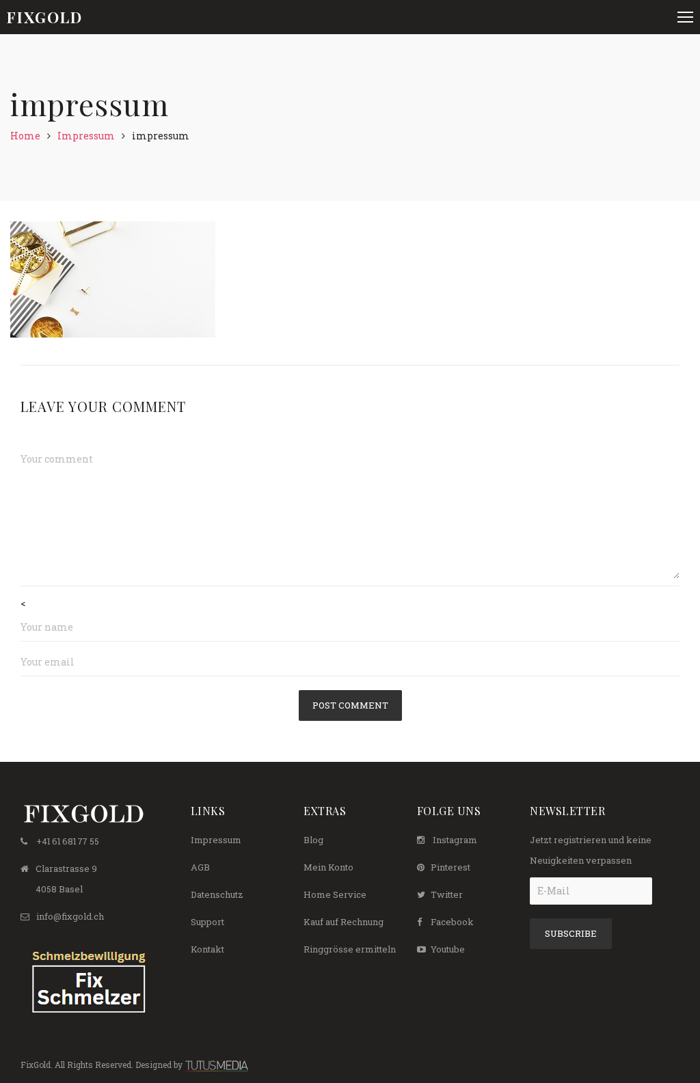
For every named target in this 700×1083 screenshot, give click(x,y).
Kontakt (207, 949)
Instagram (455, 840)
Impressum (86, 135)
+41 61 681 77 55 (67, 841)
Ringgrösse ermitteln (350, 949)
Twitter (447, 894)
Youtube (448, 949)
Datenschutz (217, 894)
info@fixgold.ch (70, 916)
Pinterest (450, 867)
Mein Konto (328, 867)
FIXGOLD (45, 17)
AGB (200, 867)
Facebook (452, 922)
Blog (313, 840)
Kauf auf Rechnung (343, 922)
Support (207, 922)
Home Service (335, 894)
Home (25, 135)
